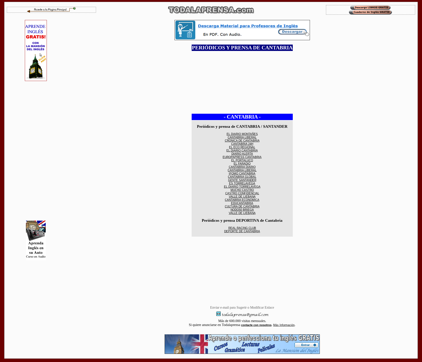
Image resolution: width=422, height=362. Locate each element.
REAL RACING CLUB (242, 228)
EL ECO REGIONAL (242, 147)
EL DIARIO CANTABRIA (242, 150)
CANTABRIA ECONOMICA (242, 200)
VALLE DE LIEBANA (242, 196)
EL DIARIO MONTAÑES (242, 134)
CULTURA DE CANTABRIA (242, 206)
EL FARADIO (242, 163)
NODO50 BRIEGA (242, 209)
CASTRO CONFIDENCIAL (242, 193)
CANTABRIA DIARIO (242, 167)
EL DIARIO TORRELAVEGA (242, 186)
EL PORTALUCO (242, 160)
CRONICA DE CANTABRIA (242, 140)
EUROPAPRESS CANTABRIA (242, 157)
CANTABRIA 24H (242, 144)
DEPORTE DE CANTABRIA (242, 231)
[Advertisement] (36, 151)
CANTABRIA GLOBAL (242, 176)
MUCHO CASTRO (242, 190)
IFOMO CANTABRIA (242, 173)
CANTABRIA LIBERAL (242, 137)
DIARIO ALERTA (242, 153)
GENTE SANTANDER (242, 180)
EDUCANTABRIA (242, 203)
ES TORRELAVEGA (242, 183)
